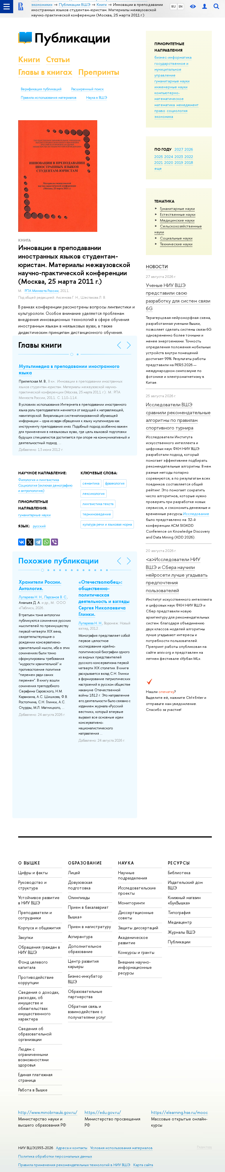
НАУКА (126, 863)
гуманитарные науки (172, 81)
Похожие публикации (58, 561)
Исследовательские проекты (137, 890)
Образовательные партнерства (85, 993)
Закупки (25, 937)
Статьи (58, 59)
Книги (29, 59)
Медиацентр (180, 922)
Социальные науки (176, 238)
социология (177, 110)
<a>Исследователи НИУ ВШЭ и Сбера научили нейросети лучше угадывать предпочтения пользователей (177, 574)
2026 (189, 149)
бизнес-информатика (173, 57)
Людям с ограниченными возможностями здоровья (33, 1057)
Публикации (72, 38)
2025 (158, 156)
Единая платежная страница (35, 1077)
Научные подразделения (132, 875)
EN (181, 6)
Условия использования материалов (121, 1147)
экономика (163, 116)
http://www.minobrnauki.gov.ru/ (47, 1112)
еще (158, 168)
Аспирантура (80, 936)
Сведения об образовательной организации (35, 1034)
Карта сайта (143, 1164)
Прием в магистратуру (89, 926)
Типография (179, 912)
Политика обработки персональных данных (55, 1156)
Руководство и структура (32, 884)
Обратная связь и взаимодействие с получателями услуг (87, 1011)
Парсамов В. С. (55, 597)
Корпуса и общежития (39, 927)
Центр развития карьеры (83, 963)
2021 (158, 162)
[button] (72, 354)
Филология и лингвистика (38, 480)
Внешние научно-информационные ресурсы (135, 967)
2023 (179, 156)
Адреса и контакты (71, 1147)
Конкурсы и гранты (136, 952)
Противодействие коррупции (36, 979)
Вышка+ (75, 917)
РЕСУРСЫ (179, 863)
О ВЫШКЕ (29, 863)
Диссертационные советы (136, 915)
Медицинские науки (177, 220)
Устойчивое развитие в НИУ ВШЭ (38, 900)
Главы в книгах (45, 72)
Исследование (196, 513)
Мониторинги (131, 903)
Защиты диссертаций (138, 927)
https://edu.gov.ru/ (103, 1112)
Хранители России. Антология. (40, 585)
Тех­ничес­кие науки (176, 244)
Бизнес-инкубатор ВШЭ (85, 978)
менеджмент (187, 104)
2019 (179, 162)
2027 (179, 149)
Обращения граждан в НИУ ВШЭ (39, 949)
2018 (189, 162)
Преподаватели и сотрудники (35, 915)
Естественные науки (177, 214)
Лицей (74, 872)
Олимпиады (79, 897)
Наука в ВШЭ (96, 97)
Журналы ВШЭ (181, 932)
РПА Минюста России (42, 290)
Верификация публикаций (41, 89)
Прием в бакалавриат (88, 907)
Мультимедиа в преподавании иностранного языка (69, 369)
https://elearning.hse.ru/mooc (179, 1112)
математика (164, 104)
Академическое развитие (133, 940)
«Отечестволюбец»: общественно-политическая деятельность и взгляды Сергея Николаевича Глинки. (104, 598)
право (159, 110)
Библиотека (179, 872)
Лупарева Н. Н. (30, 597)
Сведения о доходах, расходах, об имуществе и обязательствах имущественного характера (38, 1005)
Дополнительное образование (84, 948)
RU (173, 6)
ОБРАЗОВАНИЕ (85, 863)
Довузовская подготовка (80, 884)
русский (39, 526)
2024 (168, 156)
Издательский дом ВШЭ (185, 884)
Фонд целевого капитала (33, 964)
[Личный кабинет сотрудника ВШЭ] (204, 6)
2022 (189, 156)
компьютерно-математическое (169, 95)
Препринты (98, 72)
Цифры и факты (33, 872)
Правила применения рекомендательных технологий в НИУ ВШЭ (74, 1164)
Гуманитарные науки (177, 208)
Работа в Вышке (32, 1090)
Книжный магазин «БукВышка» (184, 900)
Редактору (204, 1147)
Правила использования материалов (48, 97)
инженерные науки (171, 86)
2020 (168, 162)
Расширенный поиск (87, 89)
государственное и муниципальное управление (171, 69)
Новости (157, 267)
